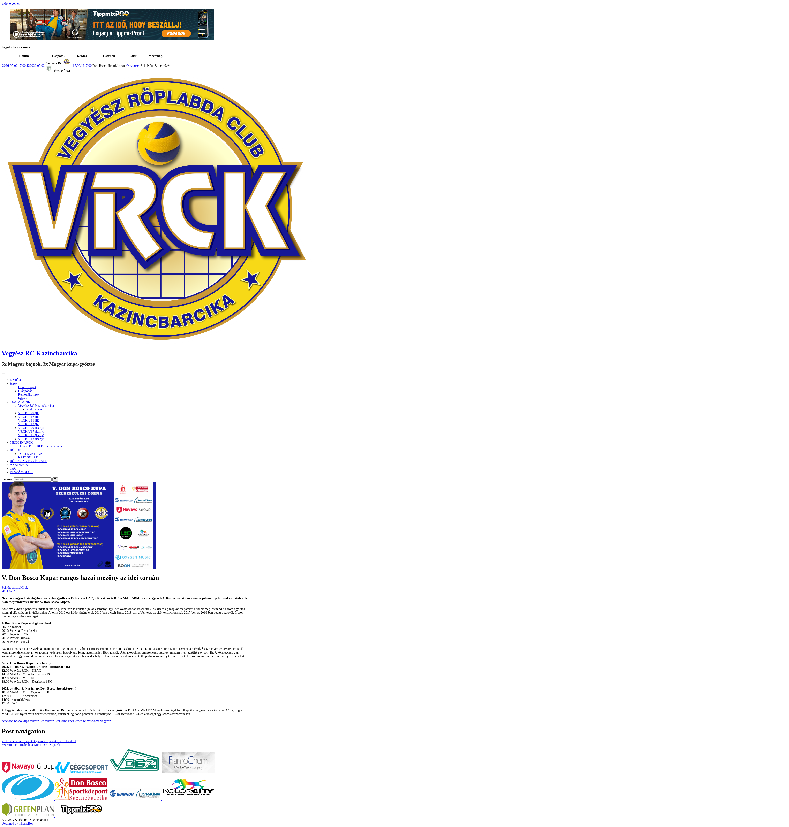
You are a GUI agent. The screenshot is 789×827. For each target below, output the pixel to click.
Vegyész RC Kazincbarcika (39, 353)
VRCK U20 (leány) (31, 428)
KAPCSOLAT (28, 457)
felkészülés (37, 721)
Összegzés (133, 65)
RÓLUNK (17, 450)
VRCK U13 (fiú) (29, 424)
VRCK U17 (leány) (31, 431)
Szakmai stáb (34, 409)
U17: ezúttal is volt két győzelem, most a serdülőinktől (39, 741)
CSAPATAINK (20, 402)
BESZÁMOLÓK (21, 472)
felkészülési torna (56, 721)
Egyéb (22, 398)
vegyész (105, 721)
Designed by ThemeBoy (17, 823)
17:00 (82, 65)
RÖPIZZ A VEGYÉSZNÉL (28, 461)
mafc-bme (93, 721)
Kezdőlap (16, 379)
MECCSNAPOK (21, 442)
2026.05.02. (23, 65)
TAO (13, 468)
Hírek (13, 383)
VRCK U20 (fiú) (29, 413)
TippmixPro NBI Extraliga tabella (40, 446)
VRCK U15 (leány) (31, 435)
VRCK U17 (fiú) (29, 416)
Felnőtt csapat (27, 387)
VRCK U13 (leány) (31, 439)
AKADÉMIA (19, 464)
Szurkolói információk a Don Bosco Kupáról (33, 745)
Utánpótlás (25, 391)
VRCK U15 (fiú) (29, 420)
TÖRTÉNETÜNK (30, 453)
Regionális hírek (28, 394)
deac (5, 721)
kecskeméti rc (77, 721)
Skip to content (11, 3)
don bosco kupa (18, 721)
